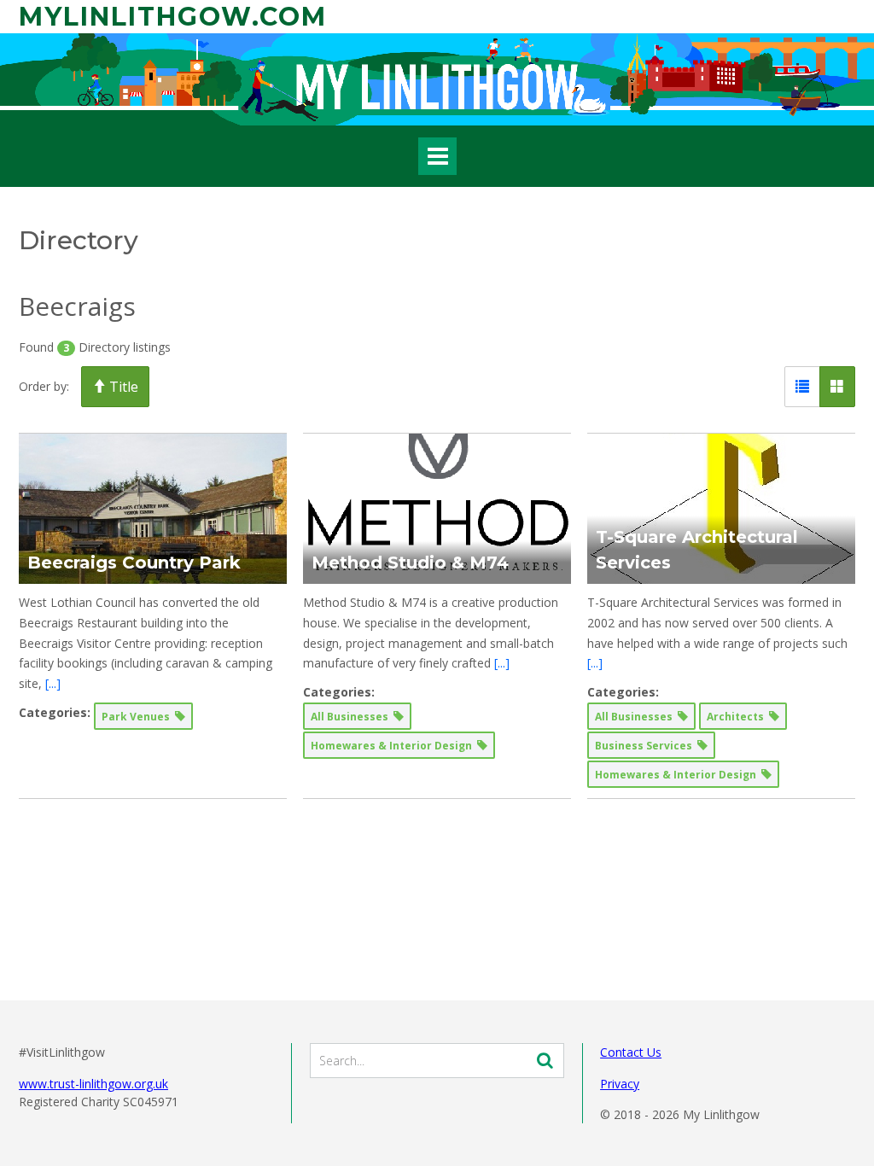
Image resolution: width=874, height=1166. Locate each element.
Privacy (619, 1084)
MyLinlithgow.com (173, 16)
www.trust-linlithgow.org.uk (93, 1084)
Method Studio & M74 (410, 562)
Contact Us (630, 1052)
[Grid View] (837, 386)
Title (122, 386)
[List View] (802, 386)
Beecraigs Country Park (134, 562)
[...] (53, 683)
